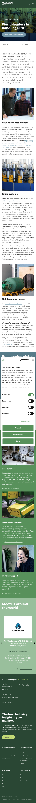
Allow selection (18, 434)
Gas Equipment (6, 758)
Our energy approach (8, 778)
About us (4, 775)
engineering (28, 141)
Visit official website (22, 651)
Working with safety (25, 781)
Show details (25, 421)
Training (22, 763)
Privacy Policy (15, 799)
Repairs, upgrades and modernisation (26, 759)
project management (10, 143)
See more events (26, 669)
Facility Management (26, 755)
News (3, 790)
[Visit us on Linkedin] (23, 685)
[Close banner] (33, 360)
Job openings (5, 787)
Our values (5, 781)
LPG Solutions (6, 752)
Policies (22, 778)
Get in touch (24, 680)
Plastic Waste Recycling (8, 755)
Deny (18, 441)
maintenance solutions (13, 304)
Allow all (18, 428)
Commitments (24, 775)
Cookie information (27, 799)
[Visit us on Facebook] (19, 685)
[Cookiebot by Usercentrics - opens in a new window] (21, 360)
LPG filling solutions (9, 201)
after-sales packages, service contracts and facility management (16, 145)
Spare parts (23, 752)
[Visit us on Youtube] (27, 685)
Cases (3, 784)
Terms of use (6, 799)
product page (7, 344)
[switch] (31, 401)
